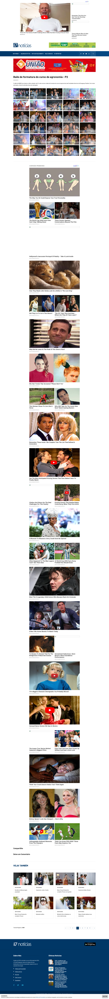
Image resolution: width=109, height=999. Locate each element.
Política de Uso (18, 971)
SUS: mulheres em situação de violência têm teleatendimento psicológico (61, 962)
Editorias (16, 53)
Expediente (17, 980)
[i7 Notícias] (22, 45)
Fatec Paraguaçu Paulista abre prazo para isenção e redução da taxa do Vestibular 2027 (60, 970)
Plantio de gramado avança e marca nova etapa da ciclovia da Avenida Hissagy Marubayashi (61, 984)
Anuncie (17, 974)
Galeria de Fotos (25, 53)
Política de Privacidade (20, 968)
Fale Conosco (49, 53)
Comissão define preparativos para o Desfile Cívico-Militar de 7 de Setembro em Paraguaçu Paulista (61, 977)
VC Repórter (57, 53)
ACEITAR (105, 996)
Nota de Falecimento (38, 53)
